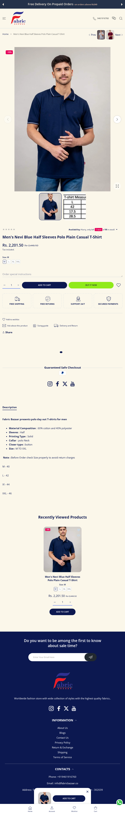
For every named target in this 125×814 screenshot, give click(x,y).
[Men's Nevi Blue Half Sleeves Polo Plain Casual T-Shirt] (63, 549)
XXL (18, 261)
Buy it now (91, 285)
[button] (3, 4)
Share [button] (8, 332)
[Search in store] (121, 18)
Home (5, 34)
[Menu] (4, 18)
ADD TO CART (69, 798)
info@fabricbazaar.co (66, 783)
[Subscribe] (90, 657)
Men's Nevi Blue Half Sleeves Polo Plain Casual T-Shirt (62, 578)
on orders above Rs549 (86, 4)
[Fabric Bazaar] (18, 18)
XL (13, 261)
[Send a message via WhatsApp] (119, 802)
